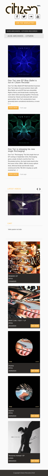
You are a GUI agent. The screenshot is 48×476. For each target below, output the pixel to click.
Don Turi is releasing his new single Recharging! (21, 150)
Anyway (11, 365)
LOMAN (10, 458)
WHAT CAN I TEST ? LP (17, 320)
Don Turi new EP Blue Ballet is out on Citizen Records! (22, 81)
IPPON (10, 278)
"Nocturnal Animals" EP (16, 455)
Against (11, 410)
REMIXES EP (13, 276)
